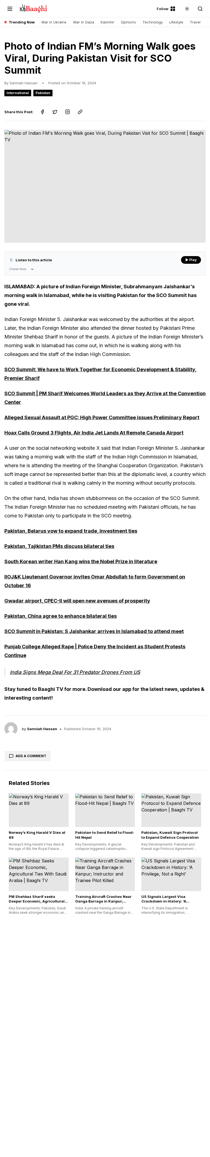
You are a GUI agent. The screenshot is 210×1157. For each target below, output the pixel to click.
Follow (162, 9)
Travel (195, 22)
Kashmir (107, 22)
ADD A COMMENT (31, 756)
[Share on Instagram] (67, 111)
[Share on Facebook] (42, 111)
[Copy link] (80, 111)
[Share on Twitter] (55, 111)
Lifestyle (176, 22)
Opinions (128, 22)
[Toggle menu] (9, 8)
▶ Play (191, 260)
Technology (152, 22)
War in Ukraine (53, 22)
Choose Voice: (18, 269)
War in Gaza (83, 22)
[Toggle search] (200, 8)
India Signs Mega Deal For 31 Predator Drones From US (75, 672)
